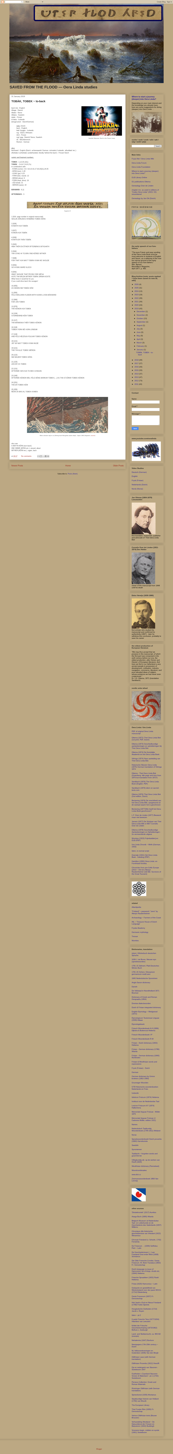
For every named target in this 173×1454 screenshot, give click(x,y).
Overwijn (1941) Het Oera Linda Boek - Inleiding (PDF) (144, 856)
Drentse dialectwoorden (141, 1003)
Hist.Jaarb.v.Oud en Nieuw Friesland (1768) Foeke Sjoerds (146, 1304)
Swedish (135, 1145)
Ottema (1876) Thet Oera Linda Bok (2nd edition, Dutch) (146, 795)
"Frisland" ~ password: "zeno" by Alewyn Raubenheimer (145, 912)
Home (68, 466)
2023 (136, 295)
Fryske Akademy (138, 928)
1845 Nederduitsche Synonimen (144, 978)
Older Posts (118, 466)
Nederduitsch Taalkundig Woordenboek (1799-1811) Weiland (146, 1129)
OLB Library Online (139, 177)
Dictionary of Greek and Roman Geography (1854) (144, 998)
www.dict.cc (136, 1174)
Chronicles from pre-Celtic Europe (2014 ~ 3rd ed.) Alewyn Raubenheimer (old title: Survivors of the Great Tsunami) (146, 871)
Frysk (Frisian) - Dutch (141, 1068)
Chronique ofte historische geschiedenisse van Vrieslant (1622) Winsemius (146, 1233)
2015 (136, 370)
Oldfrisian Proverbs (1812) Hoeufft (145, 1363)
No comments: (26, 456)
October (140, 318)
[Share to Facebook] (45, 456)
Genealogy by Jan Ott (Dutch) (144, 198)
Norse (134, 1135)
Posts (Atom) (73, 474)
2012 (136, 381)
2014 (136, 374)
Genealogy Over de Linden (142, 186)
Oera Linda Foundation (141, 167)
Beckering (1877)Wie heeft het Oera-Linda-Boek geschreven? (146, 810)
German (135, 1072)
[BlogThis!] (41, 456)
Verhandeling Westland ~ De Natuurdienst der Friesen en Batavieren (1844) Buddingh (143, 1424)
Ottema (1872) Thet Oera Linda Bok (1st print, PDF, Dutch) (146, 739)
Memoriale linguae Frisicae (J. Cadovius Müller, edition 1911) (144, 1119)
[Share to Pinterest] (48, 456)
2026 (136, 284)
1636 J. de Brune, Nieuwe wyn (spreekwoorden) (144, 960)
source (93, 435)
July (138, 329)
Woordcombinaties (139, 1170)
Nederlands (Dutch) (139, 485)
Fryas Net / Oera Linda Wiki (143, 159)
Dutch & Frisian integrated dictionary (146, 1007)
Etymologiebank (138, 1024)
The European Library (140, 1405)
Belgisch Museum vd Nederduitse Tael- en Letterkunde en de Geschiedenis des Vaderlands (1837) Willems (146, 1224)
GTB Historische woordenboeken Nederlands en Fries (145, 1088)
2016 (136, 367)
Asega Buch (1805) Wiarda (142, 1217)
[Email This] (38, 456)
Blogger (99, 1449)
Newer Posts (17, 466)
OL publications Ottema (141, 182)
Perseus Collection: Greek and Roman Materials (144, 1383)
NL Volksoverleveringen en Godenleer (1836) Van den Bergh (145, 1352)
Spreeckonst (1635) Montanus (144, 1395)
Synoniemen (137, 1149)
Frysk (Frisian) (137, 480)
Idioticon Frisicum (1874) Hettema (145, 1097)
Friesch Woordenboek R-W (142, 1039)
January (140, 350)
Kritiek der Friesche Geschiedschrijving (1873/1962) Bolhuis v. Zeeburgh (144, 1328)
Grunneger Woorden (140, 1083)
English (135, 476)
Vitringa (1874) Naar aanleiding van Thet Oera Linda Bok (146, 760)
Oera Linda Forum (139, 163)
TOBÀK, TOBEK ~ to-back (28, 101)
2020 (136, 305)
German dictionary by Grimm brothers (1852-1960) (143, 1077)
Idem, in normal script (140, 851)
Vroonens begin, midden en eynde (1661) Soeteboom (145, 1431)
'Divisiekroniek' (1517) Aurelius (144, 1212)
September (141, 322)
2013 (136, 377)
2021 (136, 302)
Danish (134, 987)
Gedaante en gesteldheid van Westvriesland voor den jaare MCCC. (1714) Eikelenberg (146, 1290)
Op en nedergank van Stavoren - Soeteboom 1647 (145, 1368)
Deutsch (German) (139, 472)
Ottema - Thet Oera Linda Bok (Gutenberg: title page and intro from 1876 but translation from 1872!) (146, 775)
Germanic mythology (140, 932)
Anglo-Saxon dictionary (141, 982)
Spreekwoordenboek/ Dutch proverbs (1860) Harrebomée (147, 1140)
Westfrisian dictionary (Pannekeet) (145, 1166)
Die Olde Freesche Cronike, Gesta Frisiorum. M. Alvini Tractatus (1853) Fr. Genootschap (146, 1263)
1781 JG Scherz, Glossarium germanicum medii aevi (143, 973)
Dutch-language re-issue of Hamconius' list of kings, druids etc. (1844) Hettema (146, 1271)
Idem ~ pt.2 (136, 1315)
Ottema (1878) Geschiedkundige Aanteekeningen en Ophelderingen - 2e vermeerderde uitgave (146, 832)
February (141, 346)
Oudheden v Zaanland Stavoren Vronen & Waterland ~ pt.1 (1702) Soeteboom (145, 1376)
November (141, 315)
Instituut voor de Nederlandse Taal (145, 1101)
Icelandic (135, 1093)
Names (134, 1124)
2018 (136, 360)
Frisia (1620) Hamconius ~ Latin (144, 1284)
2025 (136, 288)
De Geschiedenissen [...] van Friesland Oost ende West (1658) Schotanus (145, 1254)
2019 (136, 309)
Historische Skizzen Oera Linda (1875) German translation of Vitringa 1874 (147, 767)
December (141, 311)
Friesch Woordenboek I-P (142, 1035)
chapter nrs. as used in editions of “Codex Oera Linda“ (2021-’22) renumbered (145, 192)
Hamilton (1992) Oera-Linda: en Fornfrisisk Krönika (144, 862)
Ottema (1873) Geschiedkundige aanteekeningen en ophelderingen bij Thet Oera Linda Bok (146, 746)
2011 (136, 384)
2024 (136, 291)
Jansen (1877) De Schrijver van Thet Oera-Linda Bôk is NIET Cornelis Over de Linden (146, 823)
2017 (136, 363)
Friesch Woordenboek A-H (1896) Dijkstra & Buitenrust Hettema (145, 1029)
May (139, 336)
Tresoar (135, 936)
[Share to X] (43, 456)
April (139, 339)
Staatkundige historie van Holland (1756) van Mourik (145, 1400)
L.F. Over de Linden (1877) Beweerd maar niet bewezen (146, 816)
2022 (136, 298)
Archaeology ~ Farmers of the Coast (146, 918)
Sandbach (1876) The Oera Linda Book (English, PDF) (145, 783)
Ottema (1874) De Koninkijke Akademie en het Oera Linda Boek (145, 753)
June (139, 332)
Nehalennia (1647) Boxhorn (143, 1340)
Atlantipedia (136, 907)
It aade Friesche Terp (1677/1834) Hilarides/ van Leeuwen (145, 1320)
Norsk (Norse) (137, 489)
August (140, 325)
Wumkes (135, 941)
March (139, 343)
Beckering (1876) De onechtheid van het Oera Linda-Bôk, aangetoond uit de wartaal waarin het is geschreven (146, 802)
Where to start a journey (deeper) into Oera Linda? (144, 97)
